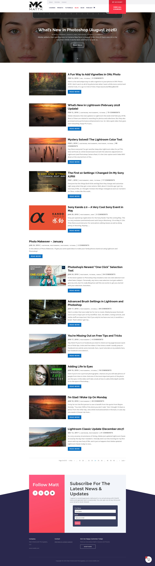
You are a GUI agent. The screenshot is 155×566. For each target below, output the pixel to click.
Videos (98, 274)
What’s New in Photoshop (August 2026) (77, 29)
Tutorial (87, 78)
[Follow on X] (40, 493)
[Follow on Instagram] (46, 493)
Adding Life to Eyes (80, 366)
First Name (78, 508)
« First (70, 460)
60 (114, 460)
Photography (93, 112)
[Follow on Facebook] (35, 493)
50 (110, 460)
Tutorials (69, 8)
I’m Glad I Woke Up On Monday (87, 397)
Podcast (89, 8)
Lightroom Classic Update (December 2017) (96, 428)
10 (79, 460)
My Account (117, 2)
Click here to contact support (63, 542)
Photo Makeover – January (46, 241)
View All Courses (117, 8)
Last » (123, 460)
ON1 (81, 78)
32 (89, 460)
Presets (60, 8)
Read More (77, 45)
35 (98, 460)
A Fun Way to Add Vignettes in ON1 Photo (94, 74)
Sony (91, 180)
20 (83, 460)
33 (92, 460)
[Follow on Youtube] (52, 493)
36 (101, 460)
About (51, 2)
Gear (82, 8)
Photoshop (82, 34)
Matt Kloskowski (60, 34)
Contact (64, 2)
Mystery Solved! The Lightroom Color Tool (95, 139)
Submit (78, 523)
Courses (52, 8)
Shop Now (88, 546)
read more (75, 92)
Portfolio (57, 2)
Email (77, 515)
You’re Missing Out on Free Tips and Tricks (95, 335)
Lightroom (84, 112)
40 (107, 460)
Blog (76, 8)
